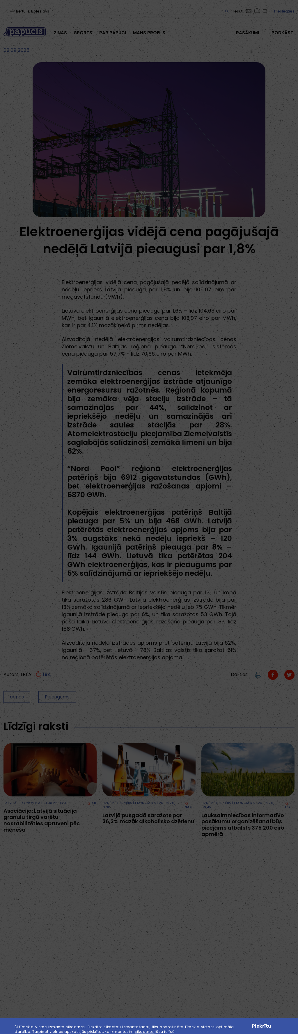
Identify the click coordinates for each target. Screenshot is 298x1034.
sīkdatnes (144, 1031)
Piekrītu (261, 1026)
